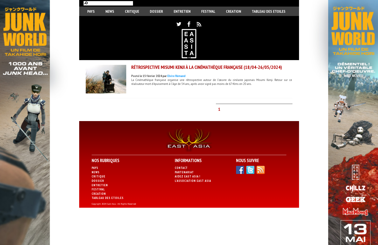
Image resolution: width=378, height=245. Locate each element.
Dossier (156, 11)
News (109, 11)
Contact (181, 168)
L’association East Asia (193, 181)
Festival (208, 11)
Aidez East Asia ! (187, 176)
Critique (132, 11)
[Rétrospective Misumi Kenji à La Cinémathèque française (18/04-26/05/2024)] (106, 79)
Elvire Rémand (176, 76)
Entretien (182, 11)
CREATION (233, 11)
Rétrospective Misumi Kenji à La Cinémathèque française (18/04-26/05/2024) (206, 67)
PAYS (91, 11)
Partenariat (184, 172)
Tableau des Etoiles (268, 11)
